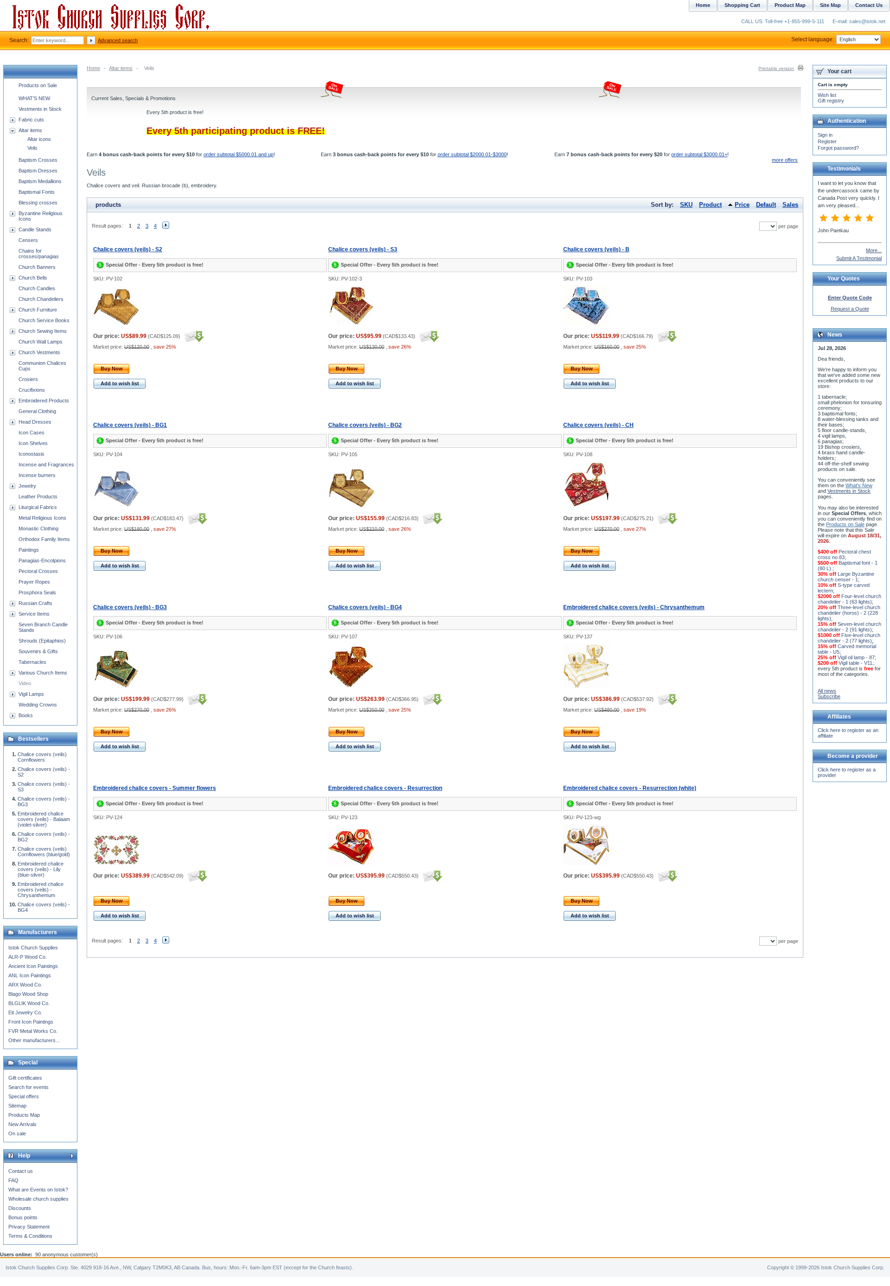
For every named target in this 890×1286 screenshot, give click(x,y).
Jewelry (27, 486)
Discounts (19, 1208)
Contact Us (869, 5)
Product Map (790, 5)
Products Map (24, 1115)
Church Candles (37, 288)
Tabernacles (32, 662)
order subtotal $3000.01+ (699, 154)
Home (93, 68)
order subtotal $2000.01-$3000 (472, 154)
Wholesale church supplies (38, 1199)
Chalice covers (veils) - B (596, 249)
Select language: (812, 39)
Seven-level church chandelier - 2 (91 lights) (849, 626)
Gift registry (831, 100)
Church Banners (37, 267)
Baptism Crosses (38, 160)
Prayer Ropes (34, 582)
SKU (686, 204)
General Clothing (37, 411)
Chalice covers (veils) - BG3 (130, 607)
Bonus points (23, 1217)
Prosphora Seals (37, 592)
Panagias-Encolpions (42, 560)
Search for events (28, 1087)
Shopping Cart (742, 5)
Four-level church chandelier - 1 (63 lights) (849, 599)
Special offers (23, 1096)
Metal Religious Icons (42, 518)
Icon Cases (31, 432)
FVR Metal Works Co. (32, 1031)
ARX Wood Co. (25, 984)
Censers (28, 240)
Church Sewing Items (43, 331)
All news (827, 691)
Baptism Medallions (40, 181)
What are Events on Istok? (38, 1189)
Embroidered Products (44, 400)
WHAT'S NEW (34, 98)
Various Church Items (43, 672)
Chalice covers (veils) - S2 (127, 249)
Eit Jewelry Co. (25, 1012)
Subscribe (829, 696)
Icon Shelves (33, 443)
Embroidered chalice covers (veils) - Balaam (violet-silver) (44, 819)
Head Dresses (35, 422)
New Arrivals (22, 1124)
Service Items (34, 614)
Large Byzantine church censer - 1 (846, 576)
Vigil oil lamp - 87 (856, 657)
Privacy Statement (29, 1226)
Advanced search (118, 40)
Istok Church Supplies (33, 947)
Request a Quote (850, 309)
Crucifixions (32, 390)
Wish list (827, 95)
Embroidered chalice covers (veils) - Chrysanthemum (634, 607)
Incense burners (37, 475)
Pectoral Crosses (38, 571)
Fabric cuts (31, 119)
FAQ (13, 1180)
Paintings (29, 550)
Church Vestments (39, 352)
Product (710, 204)
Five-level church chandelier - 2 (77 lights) (849, 637)
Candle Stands (35, 229)
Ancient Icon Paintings (33, 966)
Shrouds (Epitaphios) (42, 640)
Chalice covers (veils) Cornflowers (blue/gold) (44, 851)
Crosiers (28, 379)
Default (766, 204)
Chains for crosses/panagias (39, 253)
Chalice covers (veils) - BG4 (365, 607)
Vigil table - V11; (856, 663)
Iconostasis (31, 454)
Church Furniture (38, 309)
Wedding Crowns (38, 704)
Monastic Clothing (38, 528)
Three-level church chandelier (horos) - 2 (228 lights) (849, 613)
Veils (32, 148)
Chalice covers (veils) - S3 (362, 249)
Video (25, 683)
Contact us (20, 1171)
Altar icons (39, 139)
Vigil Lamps (31, 694)
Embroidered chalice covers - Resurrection (385, 788)
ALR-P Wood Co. (27, 957)
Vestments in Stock (40, 109)
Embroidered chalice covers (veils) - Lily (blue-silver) (41, 869)
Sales (790, 204)
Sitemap (17, 1105)
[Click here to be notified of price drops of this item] (193, 336)
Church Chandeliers (41, 299)
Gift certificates (25, 1078)
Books (26, 715)
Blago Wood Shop (28, 994)
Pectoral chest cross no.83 (844, 554)
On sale (17, 1133)
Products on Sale (38, 85)
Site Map (830, 5)
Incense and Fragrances (46, 464)
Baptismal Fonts (37, 192)
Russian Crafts (35, 603)
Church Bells (33, 277)
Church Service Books (44, 320)
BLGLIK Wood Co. (29, 1003)
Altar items (121, 68)
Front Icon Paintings (30, 1022)
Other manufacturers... (34, 1040)
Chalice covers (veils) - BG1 (130, 425)
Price (742, 204)
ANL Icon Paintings (29, 975)
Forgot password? (838, 148)
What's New (859, 485)
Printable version (776, 68)
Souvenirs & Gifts (38, 651)
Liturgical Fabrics (38, 507)
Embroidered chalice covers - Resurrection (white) (629, 788)
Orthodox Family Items (44, 539)
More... (874, 250)
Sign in (825, 135)
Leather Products (38, 496)
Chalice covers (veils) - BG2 (365, 425)
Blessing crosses (38, 202)
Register (827, 141)
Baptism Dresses (38, 170)
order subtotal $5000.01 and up (238, 154)
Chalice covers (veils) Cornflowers (42, 757)
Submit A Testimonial (859, 258)
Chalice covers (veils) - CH (598, 425)
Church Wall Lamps (41, 341)
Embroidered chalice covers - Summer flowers (154, 788)
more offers (785, 160)
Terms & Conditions (30, 1236)
